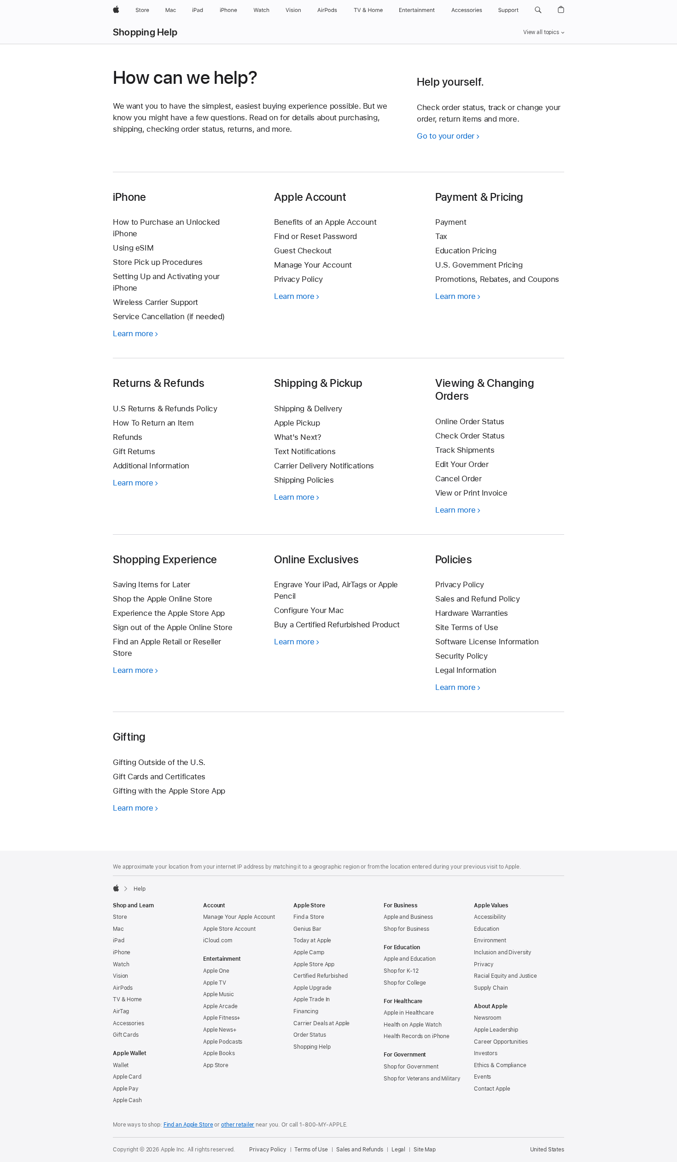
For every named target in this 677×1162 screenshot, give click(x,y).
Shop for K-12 (401, 971)
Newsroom (487, 1018)
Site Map (425, 1149)
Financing (305, 1011)
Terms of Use (311, 1149)
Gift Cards (126, 1035)
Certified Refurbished (320, 976)
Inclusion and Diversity (502, 952)
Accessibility (490, 917)
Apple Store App (313, 964)
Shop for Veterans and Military (422, 1078)
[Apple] (116, 888)
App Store (215, 1065)
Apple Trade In (311, 999)
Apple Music (218, 994)
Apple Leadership (496, 1030)
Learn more (135, 333)
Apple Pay (126, 1089)
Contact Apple (492, 1089)
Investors (485, 1053)
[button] (538, 10)
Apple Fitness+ (221, 1018)
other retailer (237, 1124)
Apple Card (127, 1077)
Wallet (120, 1065)
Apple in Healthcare (409, 1013)
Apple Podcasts (222, 1042)
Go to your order (445, 135)
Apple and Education (410, 959)
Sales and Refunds (359, 1149)
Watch (121, 964)
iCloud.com (217, 940)
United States (547, 1149)
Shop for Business (406, 929)
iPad (118, 940)
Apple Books (219, 1053)
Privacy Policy (267, 1149)
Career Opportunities (501, 1042)
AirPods (123, 988)
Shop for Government (411, 1066)
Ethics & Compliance (500, 1065)
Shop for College (405, 983)
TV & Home (127, 999)
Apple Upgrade (312, 988)
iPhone (121, 952)
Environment (490, 940)
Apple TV (214, 983)
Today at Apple (312, 940)
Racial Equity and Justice (505, 976)
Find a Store (308, 917)
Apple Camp (308, 952)
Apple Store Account (229, 929)
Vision (120, 976)
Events (482, 1077)
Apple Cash (127, 1100)
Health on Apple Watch (412, 1025)
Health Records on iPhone (416, 1036)
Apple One (216, 971)
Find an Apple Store (188, 1124)
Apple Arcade (220, 1006)
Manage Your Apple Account (239, 917)
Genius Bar (307, 929)
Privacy (484, 964)
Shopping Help (145, 32)
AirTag (121, 1011)
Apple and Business (408, 917)
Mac (118, 929)
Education (486, 929)
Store (120, 917)
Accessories (128, 1023)
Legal (398, 1149)
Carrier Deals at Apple (321, 1023)
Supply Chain (491, 988)
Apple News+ (220, 1030)
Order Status (309, 1035)
